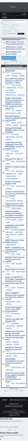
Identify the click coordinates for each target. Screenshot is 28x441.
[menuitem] (11, 399)
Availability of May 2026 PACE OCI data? (14, 226)
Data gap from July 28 (13, 159)
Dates (16, 30)
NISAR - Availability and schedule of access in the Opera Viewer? (15, 250)
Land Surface (10, 90)
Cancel (10, 430)
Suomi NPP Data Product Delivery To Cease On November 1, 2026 (15, 81)
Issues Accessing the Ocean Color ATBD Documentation (13, 309)
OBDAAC (14, 75)
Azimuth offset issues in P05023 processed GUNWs (15, 259)
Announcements (16, 85)
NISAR (19, 113)
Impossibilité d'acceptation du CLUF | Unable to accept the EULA (14, 362)
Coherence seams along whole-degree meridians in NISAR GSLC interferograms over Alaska (15, 377)
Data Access (9, 232)
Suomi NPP (21, 95)
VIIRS (7, 156)
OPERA (20, 174)
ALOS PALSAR (16, 367)
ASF (13, 110)
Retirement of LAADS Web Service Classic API (15, 48)
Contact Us (14, 409)
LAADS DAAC (19, 153)
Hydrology (9, 344)
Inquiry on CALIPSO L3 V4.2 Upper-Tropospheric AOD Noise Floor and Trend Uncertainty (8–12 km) (15, 281)
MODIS (8, 75)
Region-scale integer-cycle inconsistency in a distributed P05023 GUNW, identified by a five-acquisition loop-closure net (14, 103)
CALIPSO (8, 290)
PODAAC (8, 304)
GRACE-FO (15, 342)
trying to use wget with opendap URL (14, 320)
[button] (5, 63)
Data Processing (16, 73)
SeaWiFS (22, 125)
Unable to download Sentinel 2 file (13, 183)
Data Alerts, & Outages (18, 38)
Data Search (9, 153)
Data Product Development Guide (15, 353)
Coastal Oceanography (18, 230)
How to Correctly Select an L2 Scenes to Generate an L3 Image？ (15, 194)
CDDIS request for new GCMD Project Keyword (14, 205)
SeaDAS (21, 75)
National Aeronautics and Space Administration (14, 406)
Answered (5, 25)
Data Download (10, 137)
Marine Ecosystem (11, 234)
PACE (7, 237)
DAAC (4, 27)
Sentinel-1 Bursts (11, 176)
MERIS (14, 122)
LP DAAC (20, 87)
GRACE (8, 342)
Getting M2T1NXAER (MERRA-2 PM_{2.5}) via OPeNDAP (14, 130)
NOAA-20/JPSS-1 (11, 92)
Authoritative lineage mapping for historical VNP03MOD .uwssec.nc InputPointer (14, 145)
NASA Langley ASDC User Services (16, 405)
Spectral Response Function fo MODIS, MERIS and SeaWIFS (15, 118)
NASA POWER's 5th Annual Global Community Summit (13, 54)
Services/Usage (7, 30)
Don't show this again (6, 20)
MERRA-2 (9, 139)
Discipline (14, 25)
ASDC (13, 287)
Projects (12, 27)
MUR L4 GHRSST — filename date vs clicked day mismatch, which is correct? (14, 296)
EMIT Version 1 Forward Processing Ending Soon (15, 43)
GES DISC (20, 137)
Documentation (16, 313)
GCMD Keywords (17, 208)
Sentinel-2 (9, 188)
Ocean (8, 222)
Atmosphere (15, 151)
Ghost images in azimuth (15, 269)
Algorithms (19, 110)
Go (15, 430)
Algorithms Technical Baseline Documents (13, 348)
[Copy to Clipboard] (0, 439)
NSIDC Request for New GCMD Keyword (14, 241)
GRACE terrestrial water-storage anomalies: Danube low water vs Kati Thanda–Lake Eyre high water (15, 335)
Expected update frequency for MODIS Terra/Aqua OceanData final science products (14, 214)
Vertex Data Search (11, 178)
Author (4, 33)
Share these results (8, 59)
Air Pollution (15, 134)
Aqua (13, 198)
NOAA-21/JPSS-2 (11, 95)
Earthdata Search (11, 87)
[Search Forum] (25, 21)
